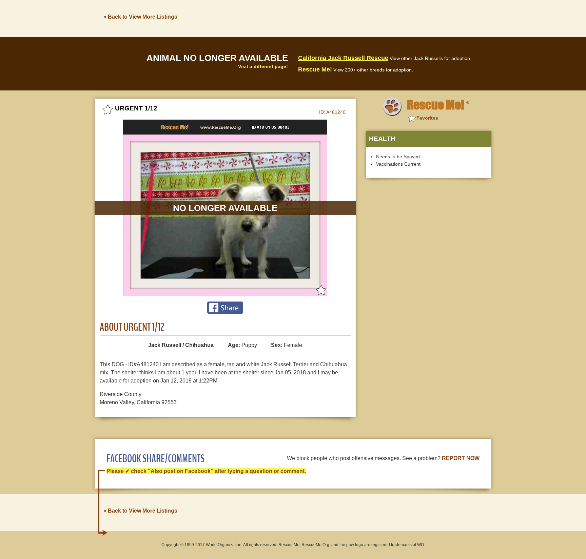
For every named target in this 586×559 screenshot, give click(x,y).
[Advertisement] (368, 18)
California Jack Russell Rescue (343, 58)
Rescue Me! (315, 69)
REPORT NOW (461, 458)
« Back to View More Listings (140, 17)
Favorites (427, 118)
